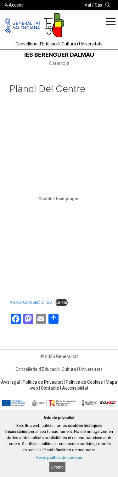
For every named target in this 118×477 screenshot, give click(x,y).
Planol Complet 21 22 (30, 302)
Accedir (16, 5)
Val (88, 5)
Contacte (50, 388)
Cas (98, 5)
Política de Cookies (84, 382)
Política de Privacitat (43, 382)
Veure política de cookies (59, 457)
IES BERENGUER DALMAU (59, 54)
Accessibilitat (75, 388)
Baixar (61, 302)
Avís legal (10, 382)
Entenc (57, 467)
